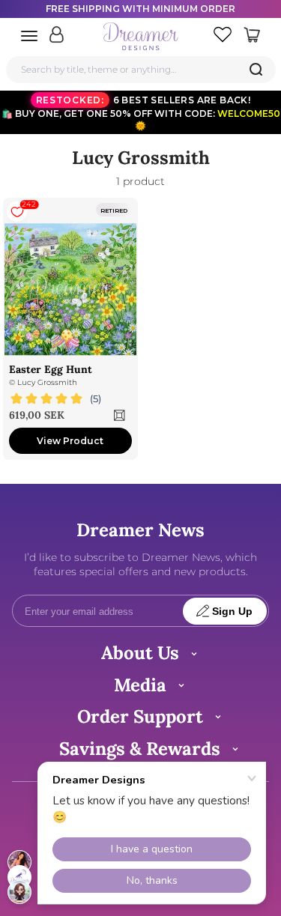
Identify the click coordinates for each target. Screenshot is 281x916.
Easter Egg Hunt (50, 369)
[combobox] (141, 69)
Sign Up (232, 611)
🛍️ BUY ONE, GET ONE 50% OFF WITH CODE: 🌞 (140, 112)
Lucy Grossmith (47, 382)
